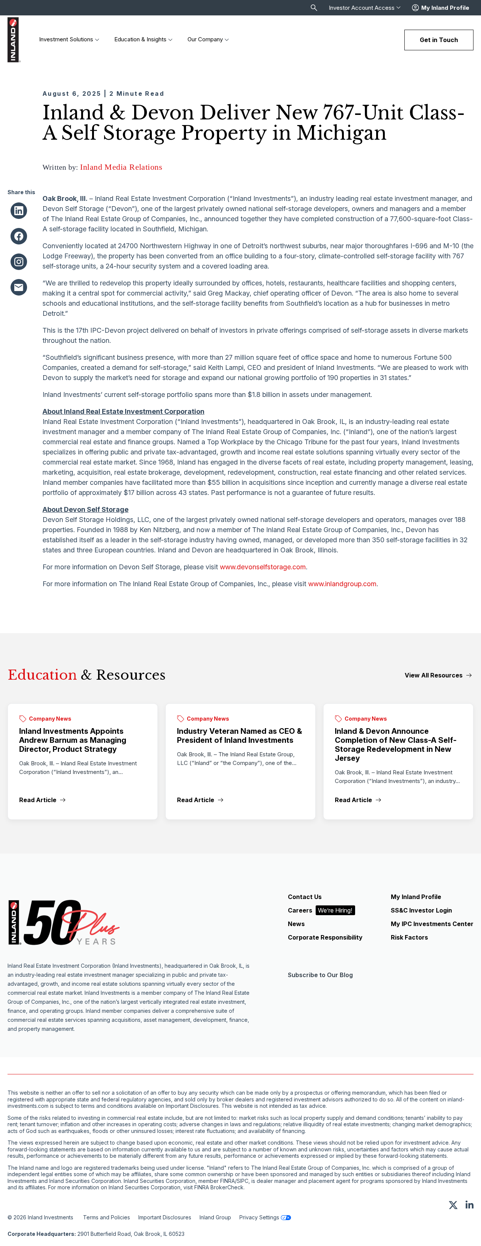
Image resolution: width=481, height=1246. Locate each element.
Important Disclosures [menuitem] (164, 1217)
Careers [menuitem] (320, 910)
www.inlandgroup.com (342, 584)
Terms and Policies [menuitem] (106, 1217)
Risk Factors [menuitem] (409, 937)
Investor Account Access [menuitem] (362, 8)
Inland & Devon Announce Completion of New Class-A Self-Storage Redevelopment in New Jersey (396, 745)
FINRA (227, 1181)
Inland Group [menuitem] (215, 1217)
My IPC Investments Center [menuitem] (432, 924)
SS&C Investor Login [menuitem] (421, 910)
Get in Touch (439, 40)
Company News (50, 718)
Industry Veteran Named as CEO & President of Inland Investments (239, 736)
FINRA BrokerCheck (219, 1187)
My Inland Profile (445, 8)
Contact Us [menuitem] (305, 897)
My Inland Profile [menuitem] (416, 897)
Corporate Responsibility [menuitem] (325, 937)
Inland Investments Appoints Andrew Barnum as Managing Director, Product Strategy (72, 740)
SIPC (242, 1181)
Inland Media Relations (121, 167)
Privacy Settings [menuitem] (259, 1217)
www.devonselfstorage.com (263, 567)
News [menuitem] (296, 924)
